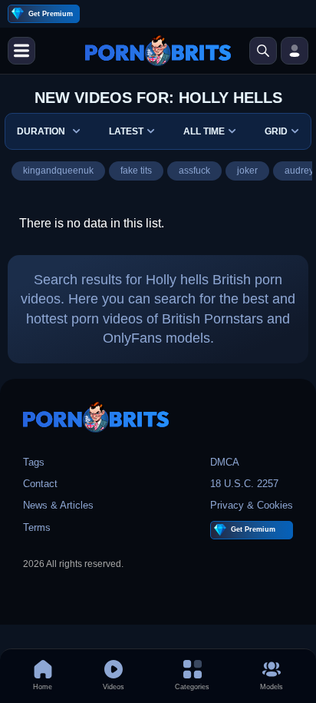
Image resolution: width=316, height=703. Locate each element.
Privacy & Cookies (251, 505)
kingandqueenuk (58, 170)
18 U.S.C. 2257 (244, 483)
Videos (113, 687)
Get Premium (50, 14)
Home (42, 687)
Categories (192, 687)
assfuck (194, 170)
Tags (33, 462)
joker (247, 170)
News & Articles (58, 505)
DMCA (224, 462)
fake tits (136, 170)
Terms (37, 527)
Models (271, 687)
